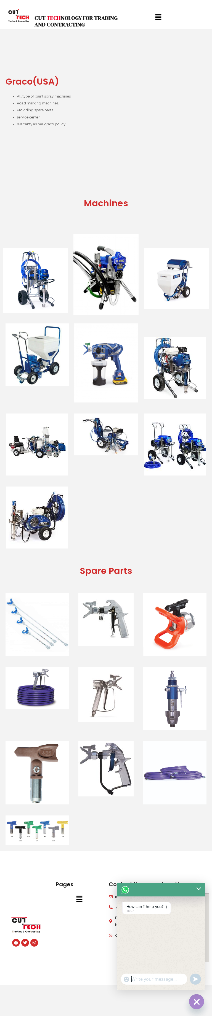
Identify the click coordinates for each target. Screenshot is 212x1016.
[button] (79, 899)
